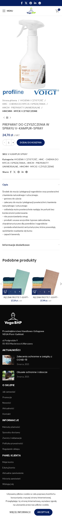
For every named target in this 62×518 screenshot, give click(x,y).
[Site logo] (31, 10)
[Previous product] (4, 117)
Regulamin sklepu (11, 449)
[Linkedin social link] (35, 3)
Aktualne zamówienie (13, 473)
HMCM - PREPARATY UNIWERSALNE (21, 107)
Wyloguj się (8, 484)
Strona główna (9, 100)
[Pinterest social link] (30, 3)
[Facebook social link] (22, 3)
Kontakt (6, 413)
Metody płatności (11, 427)
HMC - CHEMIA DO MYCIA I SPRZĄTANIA (23, 103)
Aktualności (8, 408)
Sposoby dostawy (11, 432)
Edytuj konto (8, 467)
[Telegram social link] (39, 3)
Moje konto (8, 462)
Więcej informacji (20, 512)
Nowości (6, 402)
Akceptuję (43, 512)
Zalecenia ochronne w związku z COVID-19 (34, 358)
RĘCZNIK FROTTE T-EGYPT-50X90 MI (16, 298)
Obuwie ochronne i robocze (32, 372)
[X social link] (26, 3)
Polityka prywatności (12, 443)
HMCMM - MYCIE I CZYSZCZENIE (19, 111)
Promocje (7, 397)
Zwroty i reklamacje (12, 438)
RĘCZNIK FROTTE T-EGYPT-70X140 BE (45, 298)
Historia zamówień (11, 478)
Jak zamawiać (8, 391)
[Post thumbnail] (8, 360)
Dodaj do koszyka (30, 142)
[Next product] (10, 117)
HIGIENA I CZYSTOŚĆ (31, 100)
